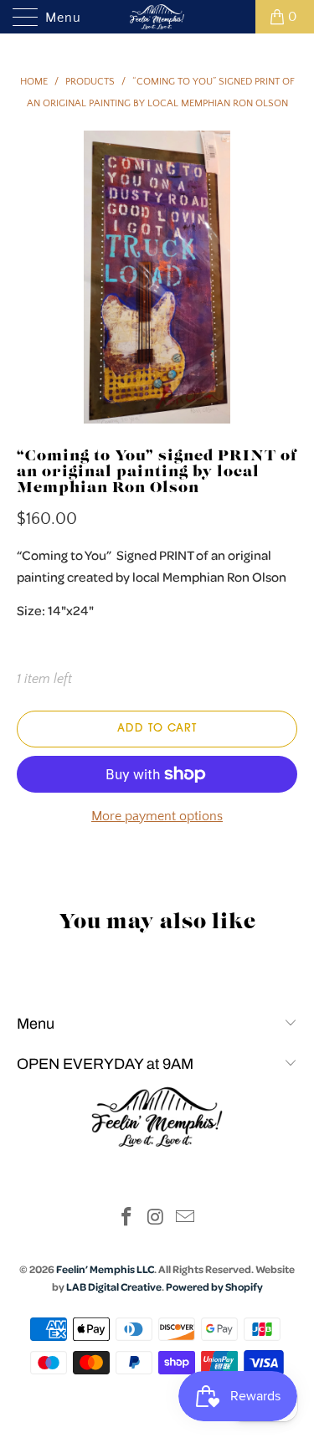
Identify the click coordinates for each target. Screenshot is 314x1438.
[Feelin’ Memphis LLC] (157, 16)
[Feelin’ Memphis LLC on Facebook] (127, 1219)
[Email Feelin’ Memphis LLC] (185, 1219)
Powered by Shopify (214, 1286)
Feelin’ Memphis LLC (105, 1268)
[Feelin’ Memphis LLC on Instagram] (156, 1219)
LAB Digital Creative (114, 1286)
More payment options (157, 816)
